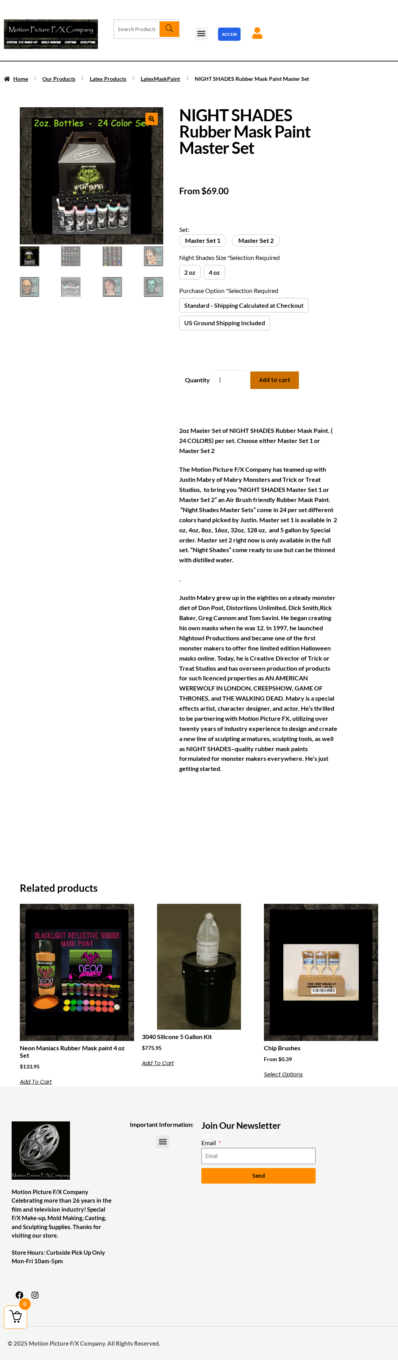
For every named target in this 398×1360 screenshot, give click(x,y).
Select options (283, 1074)
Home (20, 78)
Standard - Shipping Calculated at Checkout (244, 305)
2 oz (190, 272)
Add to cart (274, 380)
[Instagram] (35, 1295)
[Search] (169, 29)
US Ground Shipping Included (224, 322)
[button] (201, 33)
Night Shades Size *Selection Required (229, 257)
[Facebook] (19, 1295)
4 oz (214, 272)
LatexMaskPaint (160, 78)
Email (209, 1142)
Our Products (58, 78)
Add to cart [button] (36, 1082)
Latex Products (108, 78)
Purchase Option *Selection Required (228, 290)
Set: (184, 229)
